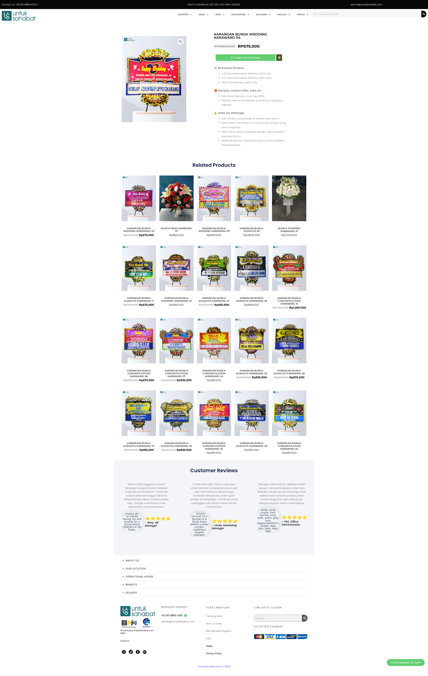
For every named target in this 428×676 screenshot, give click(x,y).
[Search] (423, 14)
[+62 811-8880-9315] (185, 615)
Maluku (282, 14)
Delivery (131, 593)
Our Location (136, 569)
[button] (181, 42)
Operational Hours (139, 577)
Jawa (202, 14)
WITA (218, 14)
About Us (132, 560)
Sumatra (183, 14)
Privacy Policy (214, 653)
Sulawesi (261, 14)
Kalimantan (238, 14)
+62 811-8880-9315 (171, 615)
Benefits (131, 585)
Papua (301, 14)
